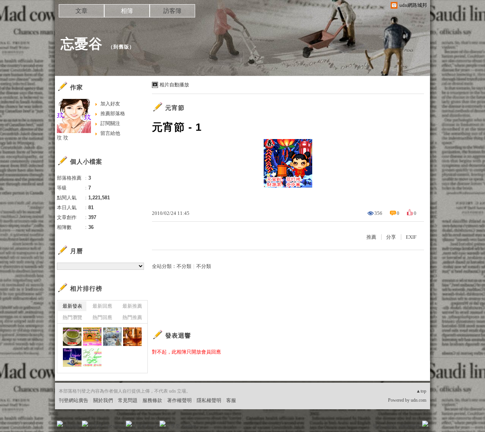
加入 (391, 426)
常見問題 (128, 400)
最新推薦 (132, 306)
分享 (391, 237)
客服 (231, 400)
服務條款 (152, 400)
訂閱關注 (110, 123)
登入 (377, 426)
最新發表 (72, 306)
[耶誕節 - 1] (92, 336)
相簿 (127, 11)
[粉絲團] (60, 424)
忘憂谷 (82, 44)
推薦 (371, 237)
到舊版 (121, 47)
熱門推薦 (132, 317)
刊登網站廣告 (73, 400)
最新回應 (102, 306)
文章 (81, 11)
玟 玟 (62, 138)
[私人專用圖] (72, 336)
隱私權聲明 (209, 400)
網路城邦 (410, 426)
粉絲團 (72, 426)
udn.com (418, 400)
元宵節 (175, 108)
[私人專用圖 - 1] (112, 336)
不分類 (184, 266)
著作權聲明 (179, 400)
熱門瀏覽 (72, 317)
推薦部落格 (112, 113)
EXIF (411, 237)
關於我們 (103, 400)
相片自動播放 (174, 85)
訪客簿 (172, 11)
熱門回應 (102, 317)
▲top (421, 391)
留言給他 (110, 133)
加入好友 (110, 103)
